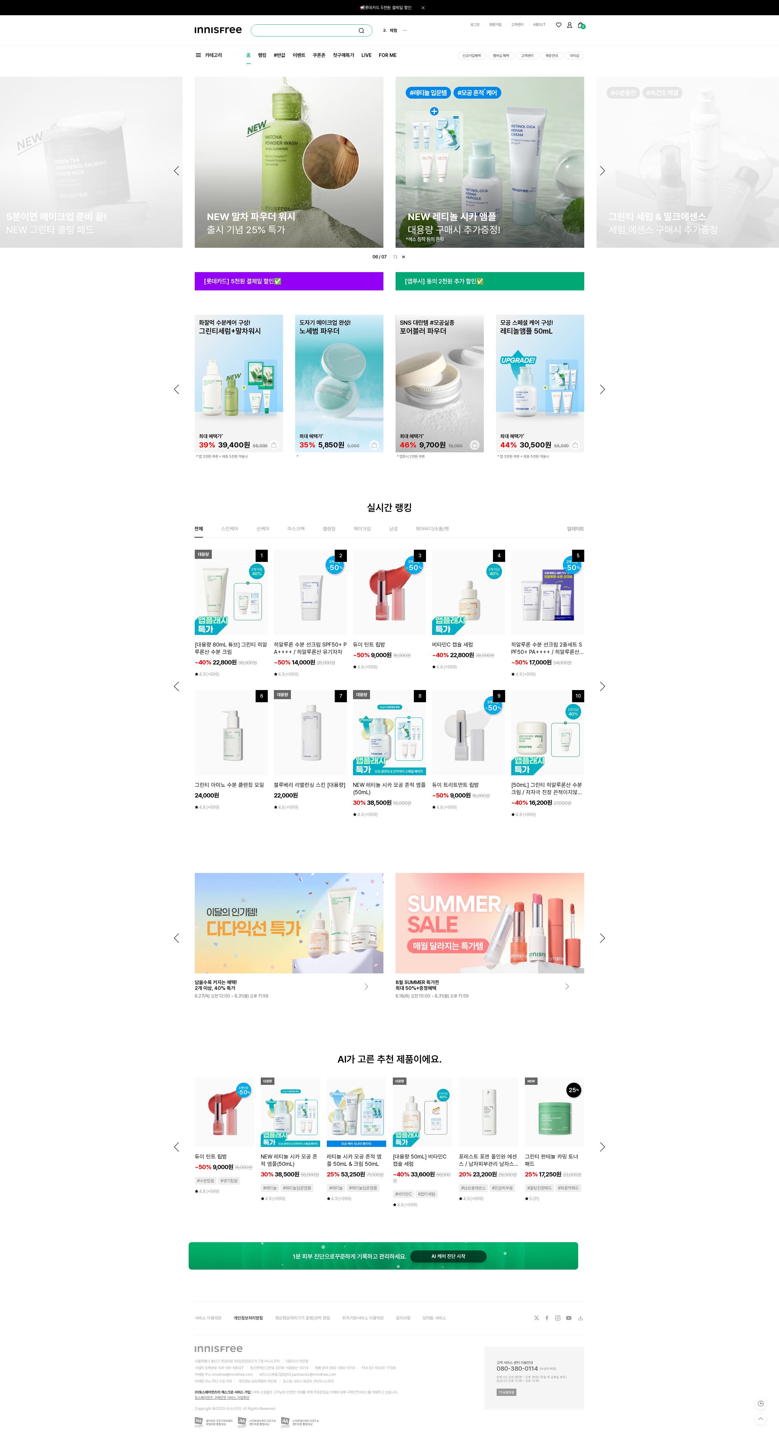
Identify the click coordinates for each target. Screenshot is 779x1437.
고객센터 (517, 25)
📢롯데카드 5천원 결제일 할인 (385, 7)
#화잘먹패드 (568, 1188)
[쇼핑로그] (761, 1403)
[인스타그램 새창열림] (558, 1318)
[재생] (403, 257)
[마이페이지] (569, 25)
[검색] (361, 30)
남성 (393, 529)
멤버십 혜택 (501, 56)
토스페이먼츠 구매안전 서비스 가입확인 (222, 1398)
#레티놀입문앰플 (297, 1188)
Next (602, 171)
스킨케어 (229, 529)
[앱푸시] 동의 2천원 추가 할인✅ (444, 281)
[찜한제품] (558, 25)
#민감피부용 (502, 1188)
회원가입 (495, 25)
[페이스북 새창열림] (547, 1318)
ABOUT (539, 25)
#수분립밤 (205, 1180)
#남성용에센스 (473, 1188)
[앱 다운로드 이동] (580, 1318)
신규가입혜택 (472, 56)
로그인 (475, 25)
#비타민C (403, 1194)
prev (176, 389)
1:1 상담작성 (506, 1392)
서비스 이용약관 (208, 1318)
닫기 (423, 7)
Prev (176, 171)
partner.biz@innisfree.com (314, 1374)
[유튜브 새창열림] (569, 1318)
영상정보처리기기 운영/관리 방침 (302, 1318)
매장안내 (552, 56)
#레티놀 (270, 1188)
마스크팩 (296, 529)
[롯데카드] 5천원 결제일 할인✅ (242, 281)
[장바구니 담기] (227, 445)
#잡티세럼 (426, 1194)
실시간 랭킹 (389, 507)
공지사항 (403, 1318)
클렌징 (329, 529)
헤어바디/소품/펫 (432, 529)
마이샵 (574, 56)
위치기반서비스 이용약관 (363, 1318)
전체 (198, 529)
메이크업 (362, 529)
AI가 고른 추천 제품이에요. (389, 1059)
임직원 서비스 (434, 1318)
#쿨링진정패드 (539, 1188)
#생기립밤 (229, 1180)
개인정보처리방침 (248, 1318)
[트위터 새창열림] (536, 1318)
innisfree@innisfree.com (232, 1374)
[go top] (761, 1419)
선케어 (263, 529)
